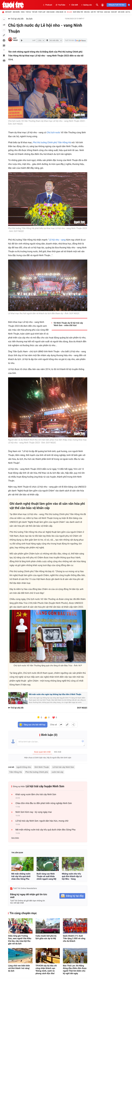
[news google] (75, 40)
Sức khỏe (121, 12)
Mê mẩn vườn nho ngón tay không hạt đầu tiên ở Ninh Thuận (55, 694)
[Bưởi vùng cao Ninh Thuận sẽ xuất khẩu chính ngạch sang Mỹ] (48, 864)
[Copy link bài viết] (67, 725)
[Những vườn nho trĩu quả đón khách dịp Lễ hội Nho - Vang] (73, 864)
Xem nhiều (16, 12)
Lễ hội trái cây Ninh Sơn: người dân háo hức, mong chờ (41, 821)
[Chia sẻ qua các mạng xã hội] (73, 725)
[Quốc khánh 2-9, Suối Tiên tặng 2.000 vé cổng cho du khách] (75, 926)
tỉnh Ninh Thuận (42, 767)
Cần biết (74, 5)
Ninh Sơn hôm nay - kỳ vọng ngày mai (33, 812)
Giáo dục (107, 12)
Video (23, 12)
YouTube (61, 5)
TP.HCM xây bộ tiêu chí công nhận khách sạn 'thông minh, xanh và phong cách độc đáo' (46, 969)
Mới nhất (8, 12)
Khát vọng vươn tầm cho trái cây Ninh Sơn (35, 794)
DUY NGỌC (15, 39)
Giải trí (93, 12)
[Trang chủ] (3, 12)
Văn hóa (87, 12)
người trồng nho (23, 767)
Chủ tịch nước (53, 132)
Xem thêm (15, 838)
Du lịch (69, 12)
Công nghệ (59, 12)
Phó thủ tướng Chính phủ (36, 772)
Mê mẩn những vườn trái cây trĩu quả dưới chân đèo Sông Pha (45, 829)
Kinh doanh (51, 12)
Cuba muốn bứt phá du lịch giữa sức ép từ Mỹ (46, 937)
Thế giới (34, 12)
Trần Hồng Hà (15, 772)
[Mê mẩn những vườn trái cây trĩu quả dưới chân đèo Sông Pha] (22, 864)
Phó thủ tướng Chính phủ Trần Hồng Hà (52, 142)
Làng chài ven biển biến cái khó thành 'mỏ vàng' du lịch (19, 968)
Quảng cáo (87, 5)
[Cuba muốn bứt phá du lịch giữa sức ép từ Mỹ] (48, 926)
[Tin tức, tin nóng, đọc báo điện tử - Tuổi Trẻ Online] (13, 5)
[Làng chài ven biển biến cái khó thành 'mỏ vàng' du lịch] (20, 955)
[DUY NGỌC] (10, 39)
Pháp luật (42, 12)
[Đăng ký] (72, 896)
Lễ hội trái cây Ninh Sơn (63, 767)
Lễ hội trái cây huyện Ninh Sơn (45, 786)
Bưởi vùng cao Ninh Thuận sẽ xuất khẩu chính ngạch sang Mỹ (46, 876)
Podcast (48, 5)
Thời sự (28, 12)
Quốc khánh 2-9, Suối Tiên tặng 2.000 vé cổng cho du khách (74, 938)
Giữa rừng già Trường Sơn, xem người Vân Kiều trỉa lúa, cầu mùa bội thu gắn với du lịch (19, 940)
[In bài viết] (4, 61)
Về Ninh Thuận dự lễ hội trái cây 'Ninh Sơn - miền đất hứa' (68, 324)
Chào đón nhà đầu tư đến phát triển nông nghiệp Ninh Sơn (43, 803)
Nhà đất (114, 12)
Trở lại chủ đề (16, 18)
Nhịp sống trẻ (78, 12)
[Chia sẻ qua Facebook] (61, 725)
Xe (65, 12)
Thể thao (100, 12)
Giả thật (128, 12)
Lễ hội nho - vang (57, 240)
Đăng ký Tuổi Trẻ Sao (116, 5)
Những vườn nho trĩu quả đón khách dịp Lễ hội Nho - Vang (72, 876)
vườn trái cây (57, 772)
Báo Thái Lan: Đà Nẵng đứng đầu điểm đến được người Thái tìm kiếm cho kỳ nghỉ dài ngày (75, 969)
